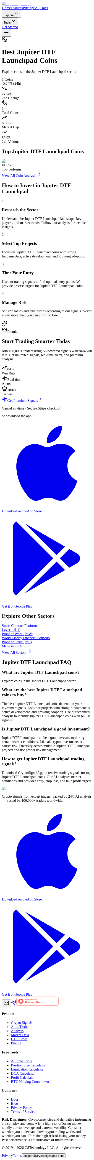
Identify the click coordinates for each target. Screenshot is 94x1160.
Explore (9, 15)
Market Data (20, 1035)
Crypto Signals (21, 1023)
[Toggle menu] (6, 33)
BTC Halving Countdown (30, 1082)
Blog (14, 1103)
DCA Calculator (22, 1073)
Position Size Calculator (28, 1065)
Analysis (17, 1031)
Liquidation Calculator (27, 1069)
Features (17, 8)
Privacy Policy (21, 1107)
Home (6, 8)
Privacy (7, 1155)
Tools (7, 22)
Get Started (10, 27)
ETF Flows (19, 1039)
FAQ (36, 8)
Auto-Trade (19, 1027)
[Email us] (6, 1003)
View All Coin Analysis (19, 176)
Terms (17, 1155)
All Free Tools (21, 1061)
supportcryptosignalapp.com (44, 1155)
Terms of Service (23, 1112)
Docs (44, 8)
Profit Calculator (23, 1077)
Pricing (28, 8)
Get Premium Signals (22, 400)
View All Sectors (14, 652)
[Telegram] (13, 1004)
